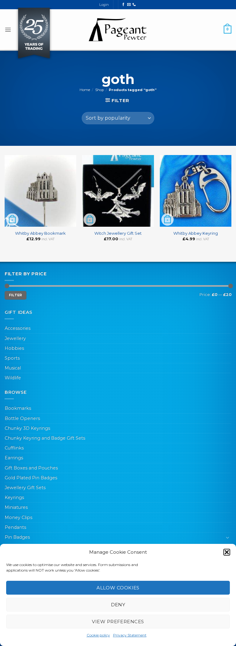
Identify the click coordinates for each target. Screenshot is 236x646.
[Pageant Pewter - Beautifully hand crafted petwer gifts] (118, 29)
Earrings (14, 458)
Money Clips (18, 517)
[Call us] (134, 4)
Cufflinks (14, 448)
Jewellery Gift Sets (25, 487)
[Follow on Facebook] (123, 4)
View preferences (118, 621)
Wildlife (13, 378)
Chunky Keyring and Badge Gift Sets (45, 438)
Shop (99, 90)
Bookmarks (18, 408)
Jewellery (15, 338)
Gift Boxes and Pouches (31, 468)
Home (85, 90)
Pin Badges (17, 537)
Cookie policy (98, 635)
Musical (13, 368)
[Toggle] (227, 537)
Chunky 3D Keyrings (27, 428)
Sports (12, 358)
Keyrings (14, 497)
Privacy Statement (130, 635)
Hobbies (14, 348)
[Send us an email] (129, 4)
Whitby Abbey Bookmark (40, 233)
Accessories (17, 328)
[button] (227, 552)
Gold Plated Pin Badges (31, 478)
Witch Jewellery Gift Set (118, 233)
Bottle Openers (22, 418)
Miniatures (16, 507)
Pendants (15, 527)
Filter (15, 295)
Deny (118, 605)
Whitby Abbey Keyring (195, 233)
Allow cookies (118, 588)
